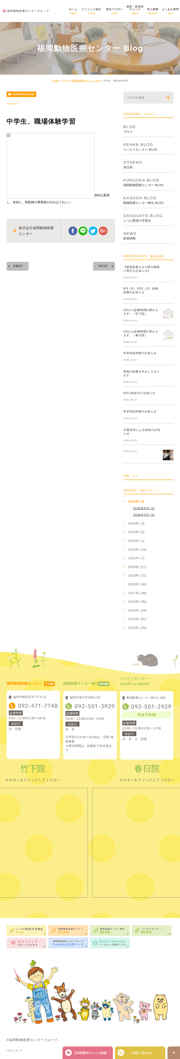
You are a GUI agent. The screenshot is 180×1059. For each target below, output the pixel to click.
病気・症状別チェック (135, 12)
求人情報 (152, 12)
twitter (93, 231)
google (103, 231)
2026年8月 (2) (144, 508)
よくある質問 (170, 12)
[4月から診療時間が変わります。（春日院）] (168, 335)
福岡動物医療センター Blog (86, 80)
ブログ (65, 80)
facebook (72, 231)
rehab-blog (140, 146)
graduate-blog (142, 218)
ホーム (73, 12)
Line (83, 231)
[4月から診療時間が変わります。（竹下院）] (168, 313)
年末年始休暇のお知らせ (140, 353)
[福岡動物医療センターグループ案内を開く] (140, 1052)
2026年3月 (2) (144, 514)
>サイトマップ (14, 1050)
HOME (55, 80)
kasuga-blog (143, 200)
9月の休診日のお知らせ (139, 393)
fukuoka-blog (23, 94)
